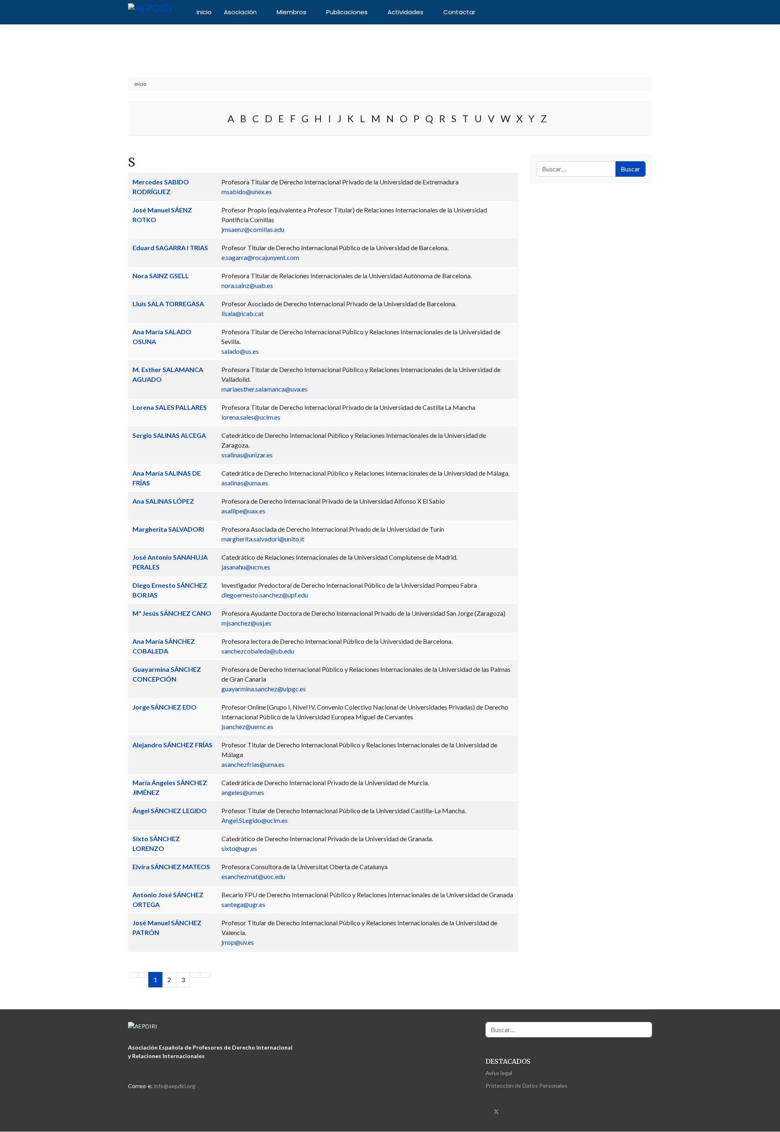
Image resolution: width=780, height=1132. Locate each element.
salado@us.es (240, 351)
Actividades (405, 12)
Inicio (204, 12)
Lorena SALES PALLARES (169, 407)
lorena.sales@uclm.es (250, 417)
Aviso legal (498, 1072)
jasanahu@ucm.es (245, 567)
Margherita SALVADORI (168, 529)
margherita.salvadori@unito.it (262, 539)
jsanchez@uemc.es (247, 726)
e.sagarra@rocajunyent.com (260, 257)
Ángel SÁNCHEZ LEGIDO (169, 810)
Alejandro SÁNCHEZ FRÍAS (172, 745)
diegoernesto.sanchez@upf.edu (264, 595)
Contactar (459, 12)
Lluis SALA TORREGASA (168, 303)
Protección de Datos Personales (526, 1085)
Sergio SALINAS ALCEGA (169, 435)
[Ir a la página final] (205, 975)
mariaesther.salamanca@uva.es (264, 389)
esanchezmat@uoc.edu (253, 876)
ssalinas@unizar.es (247, 455)
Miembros (291, 12)
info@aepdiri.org (174, 1085)
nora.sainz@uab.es (247, 285)
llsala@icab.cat (242, 313)
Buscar (630, 169)
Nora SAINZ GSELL (160, 275)
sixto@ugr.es (239, 848)
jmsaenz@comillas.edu (252, 229)
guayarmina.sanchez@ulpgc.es (263, 689)
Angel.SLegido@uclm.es (254, 820)
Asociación (240, 12)
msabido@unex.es (246, 191)
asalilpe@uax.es (243, 511)
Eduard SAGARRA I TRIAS (170, 247)
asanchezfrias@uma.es (252, 764)
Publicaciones (347, 12)
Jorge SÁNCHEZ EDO (164, 707)
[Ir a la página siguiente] (195, 975)
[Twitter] (496, 1110)
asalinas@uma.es (244, 483)
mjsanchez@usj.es (246, 623)
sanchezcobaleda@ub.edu (257, 651)
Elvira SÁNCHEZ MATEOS (171, 866)
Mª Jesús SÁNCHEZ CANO (171, 613)
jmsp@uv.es (237, 942)
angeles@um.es (242, 792)
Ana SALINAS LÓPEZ (163, 501)
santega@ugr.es (243, 904)
